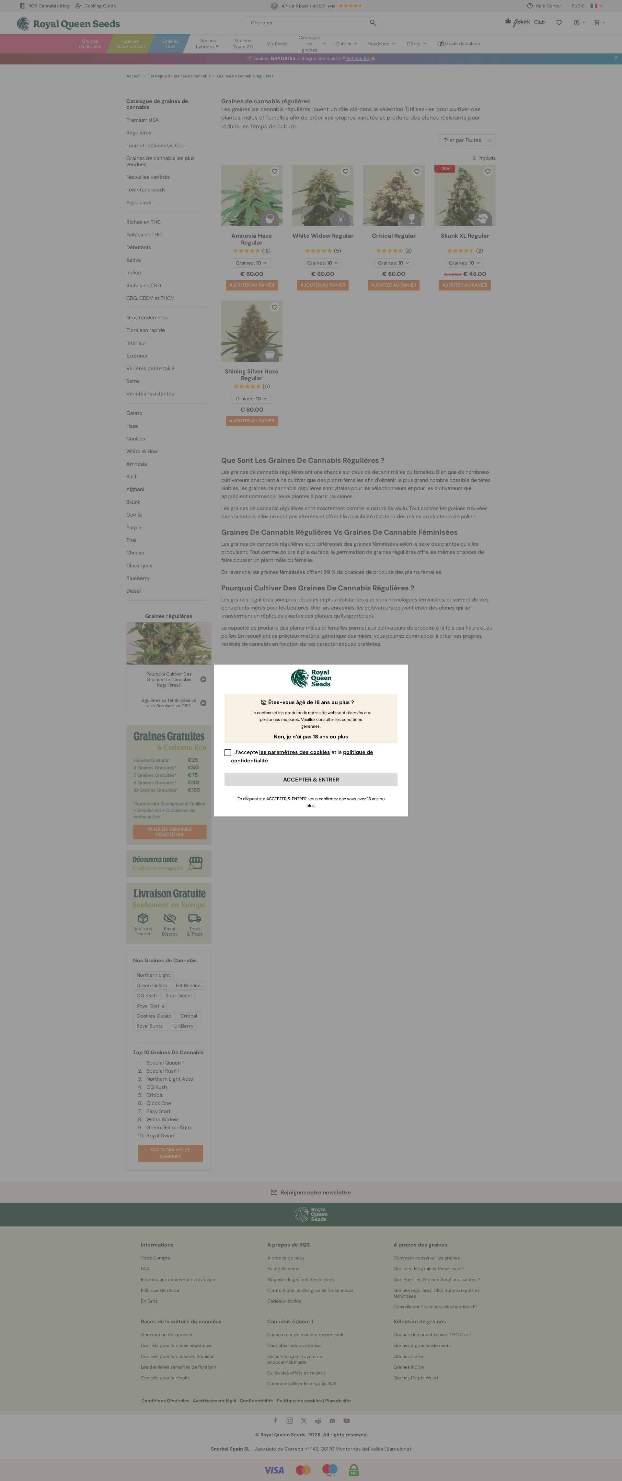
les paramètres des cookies (294, 752)
